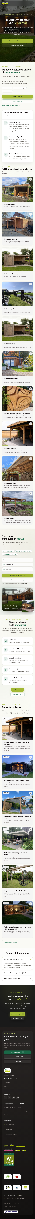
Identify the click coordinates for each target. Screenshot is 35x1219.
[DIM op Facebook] (5, 1097)
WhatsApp (9, 1129)
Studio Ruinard (9, 1198)
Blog (19, 1107)
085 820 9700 (10, 1124)
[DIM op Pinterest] (17, 1097)
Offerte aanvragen (18, 96)
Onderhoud (7, 1090)
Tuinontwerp (7, 1082)
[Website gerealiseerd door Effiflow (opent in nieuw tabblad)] (11, 1212)
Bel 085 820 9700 (18, 1018)
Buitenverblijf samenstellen (17, 575)
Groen (5, 1086)
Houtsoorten (7, 1111)
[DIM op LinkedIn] (13, 1097)
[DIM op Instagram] (9, 1097)
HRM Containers (21, 1198)
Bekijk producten (17, 101)
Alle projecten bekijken (10, 942)
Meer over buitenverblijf (17, 580)
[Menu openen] (31, 3)
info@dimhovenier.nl (11, 1134)
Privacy (5, 1206)
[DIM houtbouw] (5, 3)
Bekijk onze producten (17, 45)
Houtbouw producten (9, 1107)
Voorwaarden (12, 1206)
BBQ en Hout (22, 1196)
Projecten (6, 1115)
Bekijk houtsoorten (17, 694)
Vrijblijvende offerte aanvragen (17, 41)
